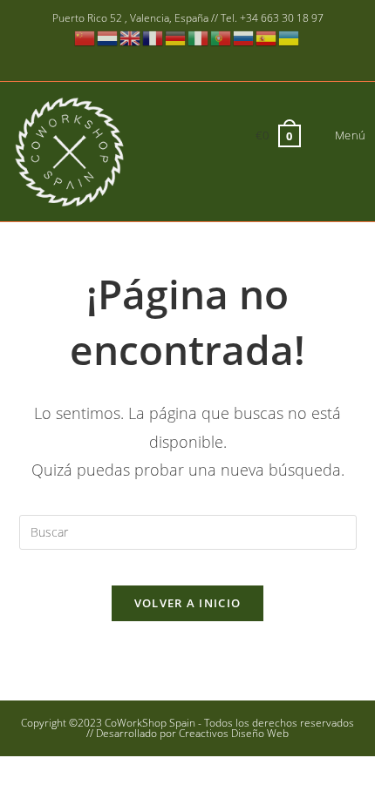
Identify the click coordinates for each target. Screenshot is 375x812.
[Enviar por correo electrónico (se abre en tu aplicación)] (225, 58)
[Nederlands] (108, 37)
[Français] (153, 37)
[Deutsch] (176, 37)
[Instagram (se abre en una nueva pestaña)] (177, 58)
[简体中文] (85, 37)
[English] (130, 37)
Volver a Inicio (188, 603)
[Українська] (289, 37)
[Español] (267, 37)
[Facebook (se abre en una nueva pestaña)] (152, 58)
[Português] (221, 37)
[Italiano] (199, 37)
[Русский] (244, 37)
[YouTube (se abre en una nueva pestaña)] (202, 58)
